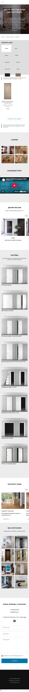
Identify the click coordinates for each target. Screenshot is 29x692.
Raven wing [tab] (7, 69)
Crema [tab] (6, 48)
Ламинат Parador (7, 511)
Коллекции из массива (10, 36)
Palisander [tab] (7, 62)
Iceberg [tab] (16, 55)
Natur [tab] (16, 48)
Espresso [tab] (18, 62)
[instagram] (14, 621)
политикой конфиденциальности (16, 655)
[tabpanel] (14, 98)
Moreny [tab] (6, 55)
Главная (2, 36)
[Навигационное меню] (2, 2)
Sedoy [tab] (18, 69)
